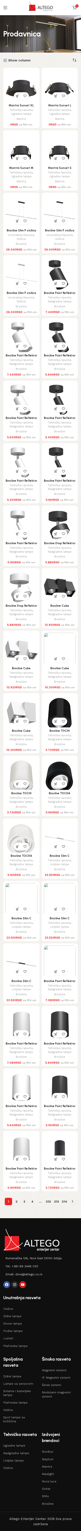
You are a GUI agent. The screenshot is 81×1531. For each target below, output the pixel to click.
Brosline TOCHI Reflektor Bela (21, 794)
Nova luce (49, 1481)
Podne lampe (13, 1331)
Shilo (45, 1496)
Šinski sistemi (51, 1385)
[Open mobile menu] (5, 7)
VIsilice (8, 1308)
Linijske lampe (59, 864)
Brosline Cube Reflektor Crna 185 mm (59, 607)
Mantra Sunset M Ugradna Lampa (21, 169)
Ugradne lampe (21, 113)
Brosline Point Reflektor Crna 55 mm (59, 1170)
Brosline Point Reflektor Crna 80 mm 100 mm (59, 982)
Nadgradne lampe (59, 301)
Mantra (21, 118)
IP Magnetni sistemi (56, 1377)
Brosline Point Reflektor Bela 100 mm (21, 1107)
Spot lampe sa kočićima (14, 1419)
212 (48, 1201)
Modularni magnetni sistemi (56, 1394)
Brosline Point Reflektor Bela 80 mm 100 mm (21, 1045)
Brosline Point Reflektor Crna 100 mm (59, 1045)
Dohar (46, 1488)
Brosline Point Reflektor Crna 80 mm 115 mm (59, 1107)
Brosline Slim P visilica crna (21, 232)
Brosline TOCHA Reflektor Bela (21, 857)
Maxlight (48, 1474)
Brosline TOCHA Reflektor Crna (59, 794)
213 (56, 1201)
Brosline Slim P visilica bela (21, 294)
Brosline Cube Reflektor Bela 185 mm (21, 669)
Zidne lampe (12, 1316)
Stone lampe (12, 1323)
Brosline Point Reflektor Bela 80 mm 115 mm (21, 1170)
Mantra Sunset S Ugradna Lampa (59, 169)
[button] (17, 96)
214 (64, 1201)
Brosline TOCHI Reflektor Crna (59, 732)
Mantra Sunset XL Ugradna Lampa (21, 107)
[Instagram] (14, 1284)
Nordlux (47, 1451)
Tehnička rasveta (21, 110)
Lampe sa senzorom (18, 1383)
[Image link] (31, 1240)
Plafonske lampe (15, 1346)
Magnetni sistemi (54, 1370)
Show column (19, 60)
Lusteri (8, 1338)
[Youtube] (22, 1284)
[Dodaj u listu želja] (25, 96)
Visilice (21, 239)
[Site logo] (40, 7)
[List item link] (40, 1258)
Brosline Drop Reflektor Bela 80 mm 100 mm (21, 607)
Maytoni (47, 1459)
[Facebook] (6, 1284)
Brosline (21, 244)
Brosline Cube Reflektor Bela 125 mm (21, 732)
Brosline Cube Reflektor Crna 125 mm (59, 669)
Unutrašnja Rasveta (21, 235)
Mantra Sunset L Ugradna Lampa (59, 107)
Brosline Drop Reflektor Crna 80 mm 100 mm (59, 544)
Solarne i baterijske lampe (17, 1393)
